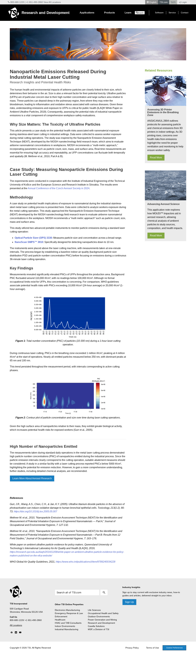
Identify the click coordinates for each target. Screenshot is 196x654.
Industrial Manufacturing (66, 629)
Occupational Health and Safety (103, 613)
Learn (128, 12)
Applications (87, 12)
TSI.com (164, 2)
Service (172, 12)
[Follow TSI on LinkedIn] (16, 632)
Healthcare (60, 619)
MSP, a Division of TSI (98, 629)
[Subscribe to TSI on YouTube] (20, 632)
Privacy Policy (132, 647)
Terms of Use (152, 647)
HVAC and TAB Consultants (68, 623)
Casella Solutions (96, 626)
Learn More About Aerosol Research (32, 478)
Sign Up (129, 602)
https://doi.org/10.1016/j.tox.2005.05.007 (35, 511)
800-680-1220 (17, 2)
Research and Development (46, 13)
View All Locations (52, 2)
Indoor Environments (65, 626)
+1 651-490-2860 (34, 2)
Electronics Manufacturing (67, 610)
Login (184, 2)
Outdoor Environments (99, 616)
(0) (174, 2)
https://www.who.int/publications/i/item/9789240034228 (85, 561)
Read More (156, 157)
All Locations (16, 625)
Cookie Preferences (174, 648)
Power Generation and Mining (102, 619)
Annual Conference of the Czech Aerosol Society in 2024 (58, 188)
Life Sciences (94, 610)
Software (159, 12)
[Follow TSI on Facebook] (11, 632)
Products (109, 12)
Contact (184, 12)
